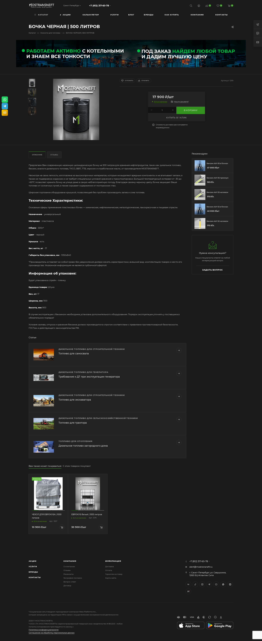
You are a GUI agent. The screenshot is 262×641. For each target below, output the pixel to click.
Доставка (109, 566)
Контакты (35, 577)
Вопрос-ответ (69, 582)
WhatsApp (223, 584)
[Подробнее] (178, 350)
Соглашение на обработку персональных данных (52, 633)
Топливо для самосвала (74, 353)
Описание (37, 155)
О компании (69, 566)
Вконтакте (188, 584)
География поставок (72, 578)
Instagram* (202, 584)
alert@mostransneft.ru (200, 567)
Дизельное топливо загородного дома (83, 445)
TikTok (188, 591)
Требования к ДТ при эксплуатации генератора (89, 376)
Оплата (108, 570)
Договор (67, 585)
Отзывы (54, 155)
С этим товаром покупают (77, 466)
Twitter (195, 584)
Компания (69, 561)
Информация (113, 561)
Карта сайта (110, 578)
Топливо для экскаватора (75, 399)
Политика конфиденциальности (44, 630)
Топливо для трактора (73, 422)
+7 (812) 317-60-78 (99, 5)
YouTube (216, 584)
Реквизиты (68, 574)
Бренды (33, 572)
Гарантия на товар (113, 574)
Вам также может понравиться (45, 466)
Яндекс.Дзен (230, 584)
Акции (32, 561)
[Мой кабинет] (199, 6)
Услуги (33, 566)
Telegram (209, 584)
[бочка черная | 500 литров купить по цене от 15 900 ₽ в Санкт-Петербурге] (76, 109)
